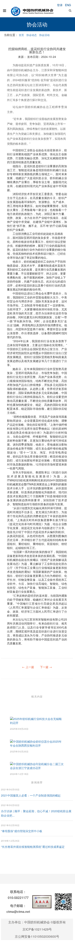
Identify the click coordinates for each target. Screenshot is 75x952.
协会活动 (44, 35)
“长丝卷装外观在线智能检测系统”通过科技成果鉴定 (33, 847)
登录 (60, 5)
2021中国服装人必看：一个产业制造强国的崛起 (31, 795)
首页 (21, 35)
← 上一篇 (28, 667)
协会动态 (31, 35)
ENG (68, 5)
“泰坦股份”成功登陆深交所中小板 (21, 831)
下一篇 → (46, 667)
